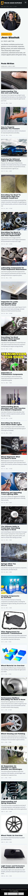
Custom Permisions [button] (13, 893)
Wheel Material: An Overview (12, 665)
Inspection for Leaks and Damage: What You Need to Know (9, 303)
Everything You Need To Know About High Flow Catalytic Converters (11, 196)
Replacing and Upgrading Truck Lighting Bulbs (11, 493)
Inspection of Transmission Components (12, 373)
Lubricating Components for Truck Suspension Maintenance (14, 268)
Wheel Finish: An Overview (11, 835)
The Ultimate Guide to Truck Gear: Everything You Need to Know (10, 528)
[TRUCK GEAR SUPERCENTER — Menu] (25, 2)
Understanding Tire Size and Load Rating (9, 92)
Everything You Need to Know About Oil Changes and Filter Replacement (11, 234)
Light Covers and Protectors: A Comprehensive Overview (13, 866)
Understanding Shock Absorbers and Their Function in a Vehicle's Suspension (13, 408)
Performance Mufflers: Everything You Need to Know (13, 698)
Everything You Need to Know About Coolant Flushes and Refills (10, 338)
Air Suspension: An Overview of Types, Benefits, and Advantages (11, 767)
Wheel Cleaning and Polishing (13, 734)
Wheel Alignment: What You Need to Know (10, 457)
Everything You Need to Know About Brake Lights (11, 423)
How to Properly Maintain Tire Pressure (10, 128)
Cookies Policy (15, 891)
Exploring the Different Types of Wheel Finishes (11, 160)
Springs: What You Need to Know (8, 564)
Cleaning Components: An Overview (10, 596)
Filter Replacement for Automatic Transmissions (11, 632)
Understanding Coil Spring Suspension (9, 802)
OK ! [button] (6, 893)
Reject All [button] (21, 893)
